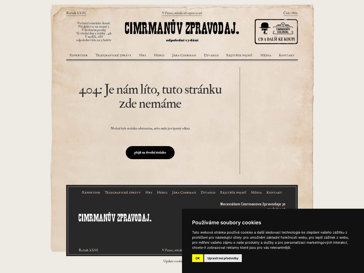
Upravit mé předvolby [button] (222, 258)
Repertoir (79, 55)
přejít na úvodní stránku (150, 152)
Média (265, 55)
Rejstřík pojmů (239, 55)
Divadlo (211, 55)
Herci (159, 55)
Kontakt (286, 55)
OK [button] (197, 258)
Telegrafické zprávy (113, 55)
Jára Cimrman (184, 55)
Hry (142, 55)
